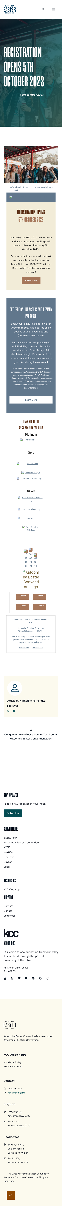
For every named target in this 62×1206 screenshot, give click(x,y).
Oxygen (8, 862)
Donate (8, 910)
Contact (8, 906)
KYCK (7, 847)
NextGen (9, 852)
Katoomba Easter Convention (21, 842)
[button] (43, 9)
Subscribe (13, 813)
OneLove (9, 857)
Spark (7, 866)
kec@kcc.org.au (16, 1092)
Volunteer (9, 915)
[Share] (11, 1195)
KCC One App (12, 889)
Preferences (24, 647)
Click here (48, 187)
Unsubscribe (38, 647)
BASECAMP (10, 837)
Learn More (31, 280)
